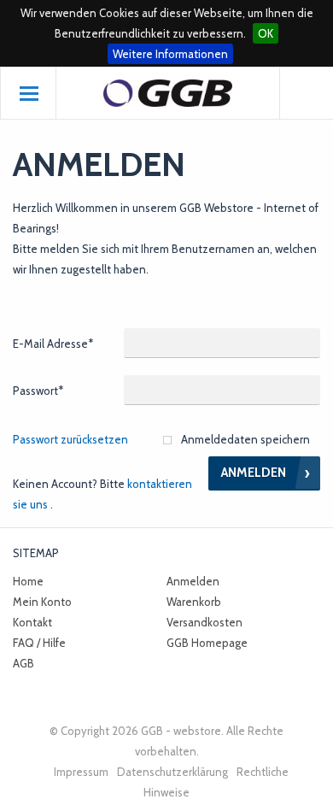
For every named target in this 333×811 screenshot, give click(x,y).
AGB (23, 663)
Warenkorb (193, 601)
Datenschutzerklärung (172, 772)
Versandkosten (204, 622)
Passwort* (38, 390)
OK (265, 33)
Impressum (81, 772)
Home (28, 581)
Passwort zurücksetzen (70, 439)
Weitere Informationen (170, 54)
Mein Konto (42, 601)
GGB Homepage (207, 642)
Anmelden (192, 581)
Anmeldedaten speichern (245, 439)
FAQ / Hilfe (39, 642)
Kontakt (32, 622)
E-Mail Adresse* (53, 343)
